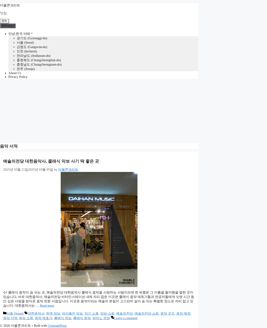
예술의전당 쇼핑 (147, 313)
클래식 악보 (63, 318)
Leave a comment (125, 318)
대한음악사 (36, 313)
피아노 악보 (101, 318)
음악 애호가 (43, 318)
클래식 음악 (82, 318)
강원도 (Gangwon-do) (32, 47)
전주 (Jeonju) (26, 69)
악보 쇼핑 (107, 313)
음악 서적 (10, 318)
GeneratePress (57, 325)
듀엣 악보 (53, 313)
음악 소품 (26, 318)
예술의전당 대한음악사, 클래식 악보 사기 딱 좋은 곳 (51, 161)
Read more (47, 305)
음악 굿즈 (167, 313)
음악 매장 (183, 313)
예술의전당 (124, 313)
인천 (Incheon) (27, 51)
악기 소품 (91, 313)
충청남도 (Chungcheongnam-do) (39, 64)
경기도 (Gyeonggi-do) (32, 38)
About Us (14, 73)
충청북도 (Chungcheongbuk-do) (39, 60)
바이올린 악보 (72, 313)
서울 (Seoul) (25, 42)
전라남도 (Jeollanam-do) (33, 55)
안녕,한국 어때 (19, 34)
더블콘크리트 (10, 5)
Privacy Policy (18, 77)
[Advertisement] (133, 111)
